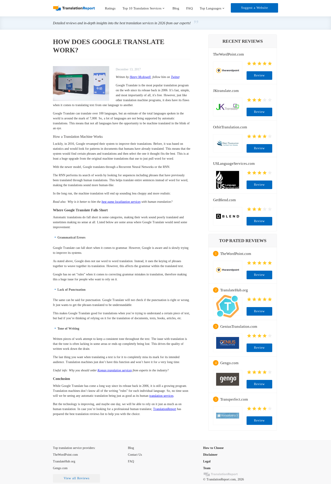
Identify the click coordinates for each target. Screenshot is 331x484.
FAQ (189, 8)
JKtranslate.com (226, 91)
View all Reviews (76, 478)
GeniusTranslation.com (238, 326)
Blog (175, 8)
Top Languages (210, 8)
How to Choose (213, 448)
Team (207, 468)
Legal (207, 461)
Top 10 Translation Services (141, 8)
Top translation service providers (74, 448)
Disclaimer (210, 454)
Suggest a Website (254, 7)
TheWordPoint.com (228, 54)
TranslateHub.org (234, 290)
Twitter (175, 77)
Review (259, 75)
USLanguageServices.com (234, 163)
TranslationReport (164, 409)
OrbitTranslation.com (230, 127)
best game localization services (121, 201)
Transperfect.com (234, 399)
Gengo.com (229, 363)
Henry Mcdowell (140, 77)
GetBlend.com (224, 200)
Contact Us (135, 454)
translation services (161, 395)
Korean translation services (114, 370)
